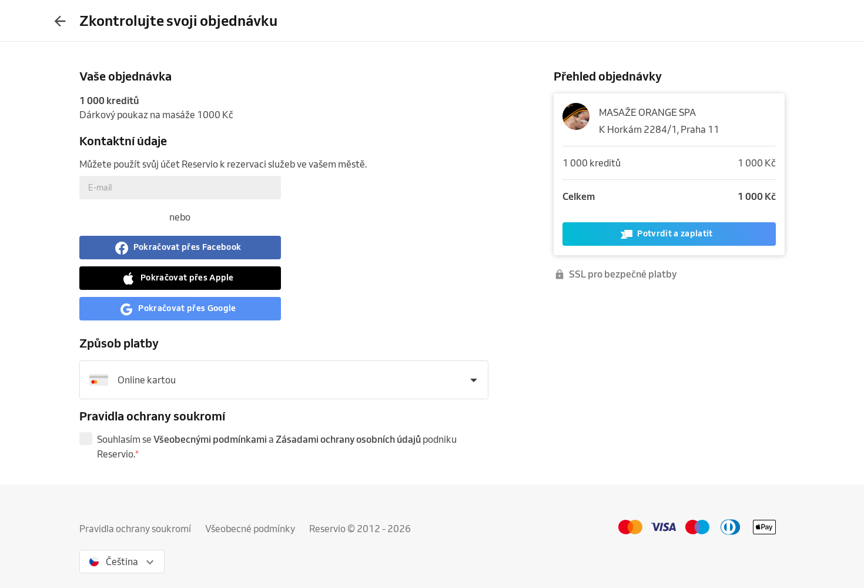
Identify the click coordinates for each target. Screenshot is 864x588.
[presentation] (60, 20)
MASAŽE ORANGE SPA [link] (647, 112)
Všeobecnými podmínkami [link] (210, 439)
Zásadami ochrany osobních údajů (348, 439)
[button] (180, 247)
